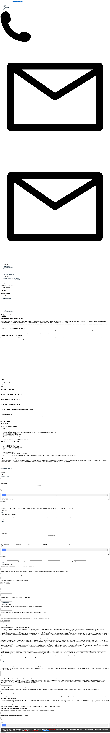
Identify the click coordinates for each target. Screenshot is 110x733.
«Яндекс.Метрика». (51, 729)
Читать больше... (4, 467)
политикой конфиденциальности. (35, 730)
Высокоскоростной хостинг (9, 268)
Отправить (3, 501)
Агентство (5, 4)
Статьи (4, 8)
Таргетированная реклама (8, 274)
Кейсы (4, 5)
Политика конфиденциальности (7, 468)
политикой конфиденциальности (16, 492)
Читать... (2, 512)
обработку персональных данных (17, 490)
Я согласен (46, 730)
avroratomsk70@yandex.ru (6, 476)
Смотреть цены (7, 298)
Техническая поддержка (8, 267)
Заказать (2, 298)
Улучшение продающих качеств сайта (11, 278)
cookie (25, 730)
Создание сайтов (6, 266)
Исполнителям (6, 7)
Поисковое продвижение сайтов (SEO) (11, 279)
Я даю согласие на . (13, 490)
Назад (2, 602)
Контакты (5, 9)
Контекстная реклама (7, 273)
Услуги (4, 6)
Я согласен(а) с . (13, 492)
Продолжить (3, 562)
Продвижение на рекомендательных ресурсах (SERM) (15, 280)
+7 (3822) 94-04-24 (4, 481)
